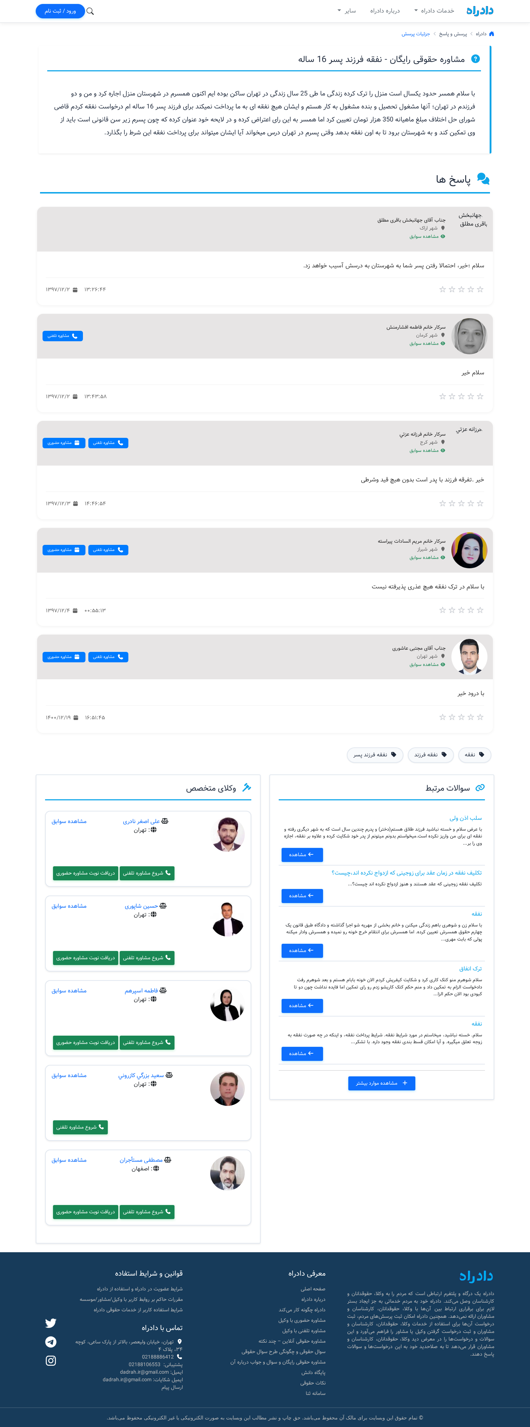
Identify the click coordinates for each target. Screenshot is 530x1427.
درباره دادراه (385, 11)
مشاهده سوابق (425, 236)
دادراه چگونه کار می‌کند (302, 1310)
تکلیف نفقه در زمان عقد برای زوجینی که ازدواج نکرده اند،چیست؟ (407, 872)
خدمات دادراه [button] (436, 11)
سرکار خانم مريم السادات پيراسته (412, 541)
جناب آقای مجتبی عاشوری (419, 648)
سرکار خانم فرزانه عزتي (422, 434)
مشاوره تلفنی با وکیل (304, 1331)
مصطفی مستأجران (141, 1160)
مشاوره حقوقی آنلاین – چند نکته (292, 1341)
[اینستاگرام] (51, 1361)
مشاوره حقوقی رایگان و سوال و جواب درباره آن (278, 1362)
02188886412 (158, 1357)
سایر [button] (349, 11)
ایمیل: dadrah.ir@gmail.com (151, 1372)
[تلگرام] (51, 1342)
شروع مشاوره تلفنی (144, 873)
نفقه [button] (471, 755)
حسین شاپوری (141, 906)
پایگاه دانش (313, 1373)
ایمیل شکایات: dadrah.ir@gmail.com (143, 1380)
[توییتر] (51, 1323)
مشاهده (298, 855)
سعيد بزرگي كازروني (141, 1075)
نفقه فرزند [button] (426, 755)
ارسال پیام (172, 1387)
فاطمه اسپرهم (141, 990)
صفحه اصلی (313, 1289)
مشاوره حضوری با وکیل (302, 1320)
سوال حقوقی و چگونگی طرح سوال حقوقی (284, 1352)
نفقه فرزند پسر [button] (371, 755)
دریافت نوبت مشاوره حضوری (85, 873)
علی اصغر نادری (141, 821)
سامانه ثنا (316, 1393)
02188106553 (144, 1365)
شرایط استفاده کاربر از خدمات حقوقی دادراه (138, 1310)
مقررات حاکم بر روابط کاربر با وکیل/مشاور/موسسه (131, 1299)
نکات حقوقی (313, 1383)
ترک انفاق (470, 968)
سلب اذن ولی (466, 818)
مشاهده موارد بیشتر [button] (377, 1083)
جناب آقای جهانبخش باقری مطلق (411, 220)
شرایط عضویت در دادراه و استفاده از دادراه (140, 1289)
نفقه (477, 914)
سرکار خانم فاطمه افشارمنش (416, 327)
